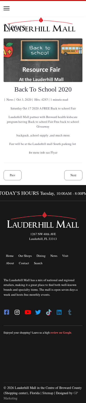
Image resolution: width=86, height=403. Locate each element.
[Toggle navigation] (7, 8)
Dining (41, 255)
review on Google (60, 333)
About (10, 263)
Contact (24, 263)
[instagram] (17, 311)
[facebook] (6, 311)
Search (38, 263)
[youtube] (27, 311)
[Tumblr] (69, 311)
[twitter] (38, 311)
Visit (65, 255)
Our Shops (25, 255)
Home (10, 255)
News (53, 255)
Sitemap (47, 393)
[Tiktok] (48, 311)
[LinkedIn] (59, 311)
